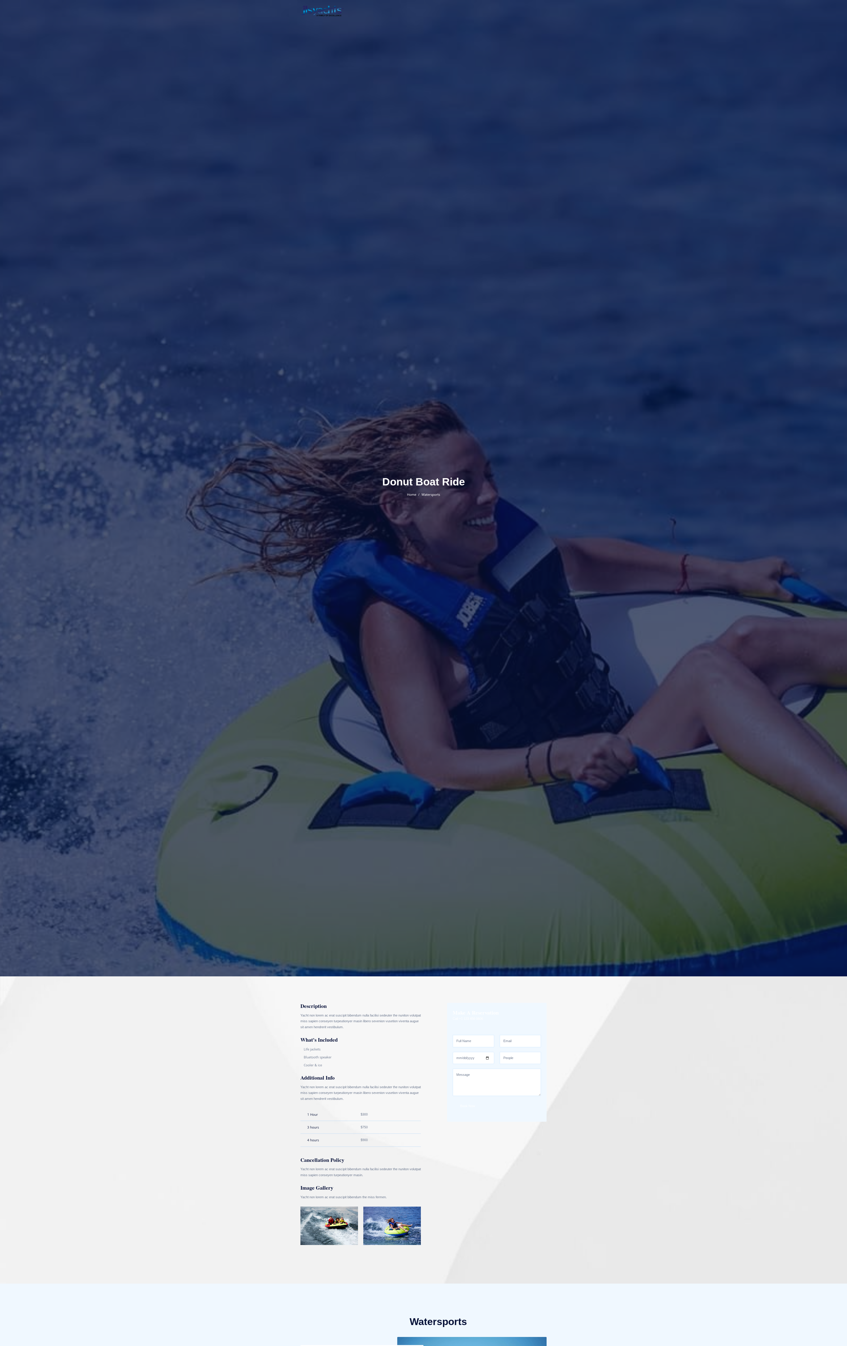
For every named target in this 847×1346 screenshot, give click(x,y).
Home (411, 494)
